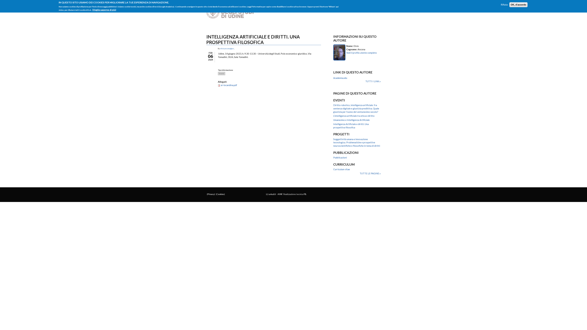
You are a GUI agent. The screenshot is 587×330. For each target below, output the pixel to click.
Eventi (221, 74)
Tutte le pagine (370, 173)
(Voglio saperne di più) (104, 9)
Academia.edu (340, 78)
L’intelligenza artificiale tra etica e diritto (354, 115)
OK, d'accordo (518, 4)
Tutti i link (372, 81)
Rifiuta (504, 4)
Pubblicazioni (340, 157)
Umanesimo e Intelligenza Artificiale (351, 120)
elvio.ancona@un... (227, 49)
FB (305, 194)
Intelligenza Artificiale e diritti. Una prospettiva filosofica (351, 126)
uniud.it (272, 194)
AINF (280, 194)
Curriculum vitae (341, 169)
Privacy (210, 194)
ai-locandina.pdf (229, 85)
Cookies (220, 194)
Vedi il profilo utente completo (361, 52)
